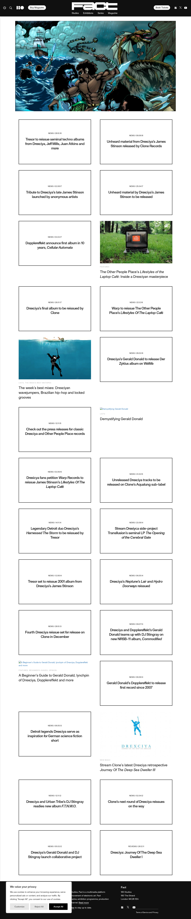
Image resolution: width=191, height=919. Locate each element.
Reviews (132, 846)
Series (101, 13)
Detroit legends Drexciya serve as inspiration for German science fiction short (55, 735)
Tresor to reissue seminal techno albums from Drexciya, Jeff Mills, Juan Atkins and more (54, 143)
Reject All (39, 906)
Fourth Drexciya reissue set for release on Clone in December (55, 634)
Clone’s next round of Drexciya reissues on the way (136, 803)
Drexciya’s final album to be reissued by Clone (54, 310)
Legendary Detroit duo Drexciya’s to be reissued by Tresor (55, 532)
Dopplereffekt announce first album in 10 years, (55, 245)
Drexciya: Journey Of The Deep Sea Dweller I (136, 854)
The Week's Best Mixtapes (38, 383)
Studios (75, 13)
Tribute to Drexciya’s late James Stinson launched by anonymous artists (55, 194)
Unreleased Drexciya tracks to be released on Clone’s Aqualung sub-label (136, 482)
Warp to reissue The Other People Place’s (136, 310)
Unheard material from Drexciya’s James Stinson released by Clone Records (136, 143)
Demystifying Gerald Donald (121, 419)
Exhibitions (88, 13)
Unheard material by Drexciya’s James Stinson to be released (136, 194)
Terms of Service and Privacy (147, 912)
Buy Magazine (37, 7)
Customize (19, 906)
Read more (84, 902)
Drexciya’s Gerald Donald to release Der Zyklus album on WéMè (136, 361)
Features (104, 267)
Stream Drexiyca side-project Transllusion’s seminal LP (136, 532)
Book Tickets (162, 7)
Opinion (53, 670)
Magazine (112, 13)
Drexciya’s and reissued (136, 583)
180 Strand (20, 7)
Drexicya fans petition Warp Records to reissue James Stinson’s (55, 482)
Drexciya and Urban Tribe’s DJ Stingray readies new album (55, 803)
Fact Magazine (94, 6)
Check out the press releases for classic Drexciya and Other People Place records (55, 431)
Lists (21, 383)
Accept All (58, 906)
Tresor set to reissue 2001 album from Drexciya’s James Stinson (55, 583)
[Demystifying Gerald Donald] (136, 408)
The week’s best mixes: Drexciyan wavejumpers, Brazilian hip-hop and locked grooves (51, 392)
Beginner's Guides (38, 670)
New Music (105, 760)
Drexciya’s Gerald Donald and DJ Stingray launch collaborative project (55, 854)
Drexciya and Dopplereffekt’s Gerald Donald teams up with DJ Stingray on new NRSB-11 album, (136, 634)
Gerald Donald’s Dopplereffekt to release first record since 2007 (136, 685)
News (51, 133)
